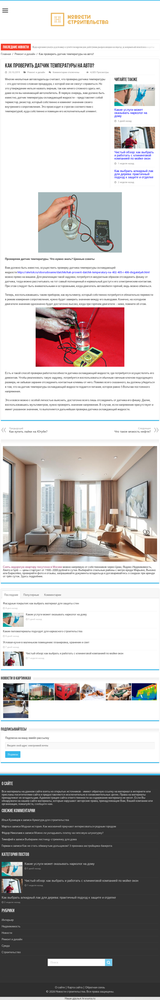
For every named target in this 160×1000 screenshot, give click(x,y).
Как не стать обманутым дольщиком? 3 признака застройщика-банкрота (67, 845)
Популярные (31, 594)
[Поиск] (108, 962)
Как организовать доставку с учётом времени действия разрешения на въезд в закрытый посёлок (89, 47)
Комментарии (52, 594)
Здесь (24, 576)
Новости (7, 932)
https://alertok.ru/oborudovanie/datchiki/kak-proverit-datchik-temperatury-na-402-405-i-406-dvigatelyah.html (84, 272)
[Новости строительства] (80, 19)
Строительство (11, 952)
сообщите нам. (44, 803)
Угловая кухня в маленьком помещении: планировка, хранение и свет (46, 642)
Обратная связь (95, 987)
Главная (6, 54)
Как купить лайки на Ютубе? (28, 430)
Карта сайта (75, 987)
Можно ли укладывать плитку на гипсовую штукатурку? (69, 832)
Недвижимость (11, 926)
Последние (11, 594)
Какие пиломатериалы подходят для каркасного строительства (42, 631)
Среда (6, 945)
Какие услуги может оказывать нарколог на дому (130, 113)
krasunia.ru (88, 998)
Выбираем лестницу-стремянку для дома (51, 839)
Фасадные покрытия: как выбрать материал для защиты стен (41, 603)
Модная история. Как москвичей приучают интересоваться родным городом (68, 826)
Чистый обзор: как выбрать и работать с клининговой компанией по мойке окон (134, 155)
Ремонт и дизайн (25, 54)
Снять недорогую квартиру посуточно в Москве (32, 567)
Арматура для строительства (50, 820)
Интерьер (8, 919)
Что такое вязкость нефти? (132, 430)
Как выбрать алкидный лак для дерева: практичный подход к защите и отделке (133, 174)
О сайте (60, 987)
